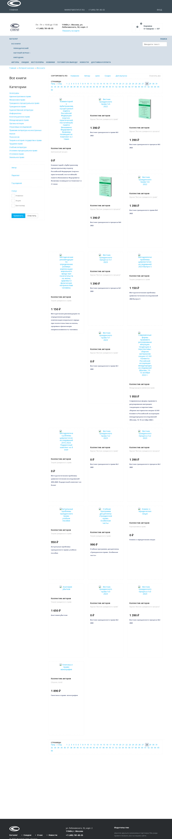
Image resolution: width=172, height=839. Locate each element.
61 (145, 87)
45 (94, 87)
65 (158, 87)
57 (132, 87)
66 (52, 90)
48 (103, 87)
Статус (14, 191)
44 (91, 87)
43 (87, 87)
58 (136, 87)
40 (78, 87)
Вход (160, 9)
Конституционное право (19, 117)
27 (143, 84)
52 (116, 87)
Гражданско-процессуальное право (24, 103)
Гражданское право (17, 106)
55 (126, 87)
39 (74, 87)
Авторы (15, 62)
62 (149, 87)
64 (155, 87)
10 (88, 84)
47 (100, 87)
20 (120, 84)
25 (136, 84)
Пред (53, 84)
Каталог (13, 39)
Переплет (15, 175)
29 (150, 84)
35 (61, 87)
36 (65, 87)
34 (58, 87)
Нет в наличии (58, 108)
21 (123, 84)
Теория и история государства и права (25, 140)
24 (133, 84)
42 (84, 87)
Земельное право (16, 157)
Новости (84, 62)
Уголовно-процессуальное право (23, 150)
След (60, 84)
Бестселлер (20, 205)
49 (107, 87)
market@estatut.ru (74, 9)
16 (107, 84)
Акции (18, 200)
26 (139, 84)
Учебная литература (17, 147)
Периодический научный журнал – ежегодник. (22, 52)
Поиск (163, 39)
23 (130, 84)
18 (114, 84)
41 (81, 87)
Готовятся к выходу (67, 62)
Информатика (15, 113)
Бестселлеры (37, 62)
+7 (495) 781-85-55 (96, 9)
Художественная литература (21, 110)
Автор (14, 167)
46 (97, 87)
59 (139, 87)
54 (123, 87)
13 (97, 84)
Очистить (31, 215)
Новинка (55, 98)
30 (153, 84)
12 (94, 84)
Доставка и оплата (101, 62)
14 (101, 84)
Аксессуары (14, 93)
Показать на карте (70, 30)
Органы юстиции (16, 123)
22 (127, 84)
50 (110, 87)
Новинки (50, 62)
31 (156, 84)
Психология (14, 137)
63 (152, 87)
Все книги (16, 44)
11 (91, 84)
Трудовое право (16, 144)
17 (110, 84)
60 (142, 87)
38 (71, 87)
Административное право (20, 96)
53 (120, 87)
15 (104, 84)
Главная (13, 9)
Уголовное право (16, 154)
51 (113, 87)
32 (52, 87)
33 (55, 87)
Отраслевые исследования (20, 127)
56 (129, 87)
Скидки (25, 62)
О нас (40, 835)
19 (117, 84)
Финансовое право (17, 100)
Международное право (19, 120)
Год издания (17, 183)
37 (68, 87)
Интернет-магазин (26, 68)
